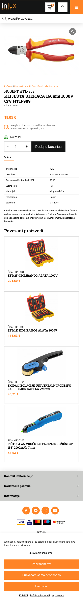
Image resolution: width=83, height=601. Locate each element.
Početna (8, 86)
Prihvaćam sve (41, 564)
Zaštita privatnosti (40, 595)
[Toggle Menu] (76, 7)
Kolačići (23, 595)
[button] (62, 7)
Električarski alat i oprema (45, 86)
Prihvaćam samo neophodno (41, 575)
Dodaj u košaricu (48, 146)
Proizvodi (18, 86)
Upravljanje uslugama (41, 553)
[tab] (9, 156)
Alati (27, 86)
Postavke (41, 586)
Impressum (58, 595)
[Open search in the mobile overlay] (41, 18)
